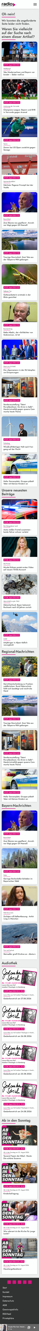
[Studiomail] (24, 1282)
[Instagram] (19, 1282)
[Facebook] (14, 1282)
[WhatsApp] (9, 1282)
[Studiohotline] (30, 1282)
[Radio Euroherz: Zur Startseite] (17, 4)
